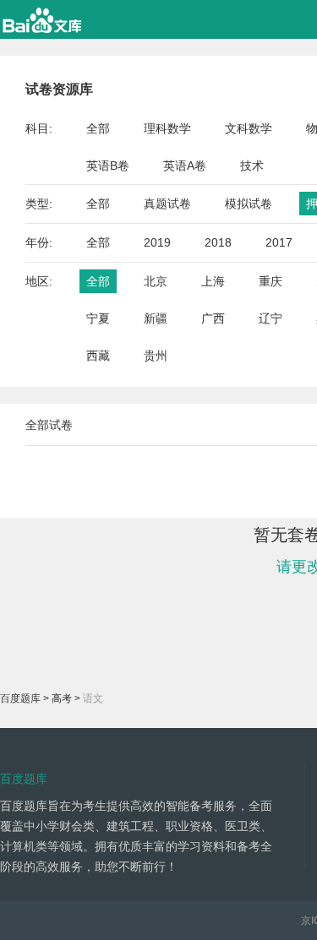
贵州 (155, 355)
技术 (252, 165)
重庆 (270, 281)
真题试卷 (167, 203)
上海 (213, 281)
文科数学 (248, 128)
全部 (98, 128)
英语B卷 (107, 165)
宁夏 (98, 318)
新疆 (155, 318)
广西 (213, 318)
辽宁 (270, 318)
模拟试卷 (248, 203)
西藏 (98, 355)
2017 (278, 242)
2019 (157, 242)
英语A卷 (184, 165)
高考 (62, 698)
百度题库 (20, 698)
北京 (155, 281)
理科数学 (167, 128)
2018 (218, 242)
